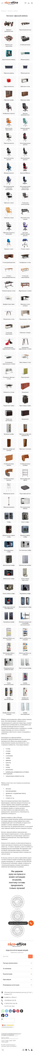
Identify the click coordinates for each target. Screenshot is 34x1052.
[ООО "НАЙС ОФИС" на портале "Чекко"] (7, 1018)
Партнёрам (7, 979)
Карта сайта (5, 1038)
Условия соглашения (7, 1035)
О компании (7, 968)
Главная (3, 11)
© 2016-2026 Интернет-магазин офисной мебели (8, 1045)
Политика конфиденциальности (10, 1033)
